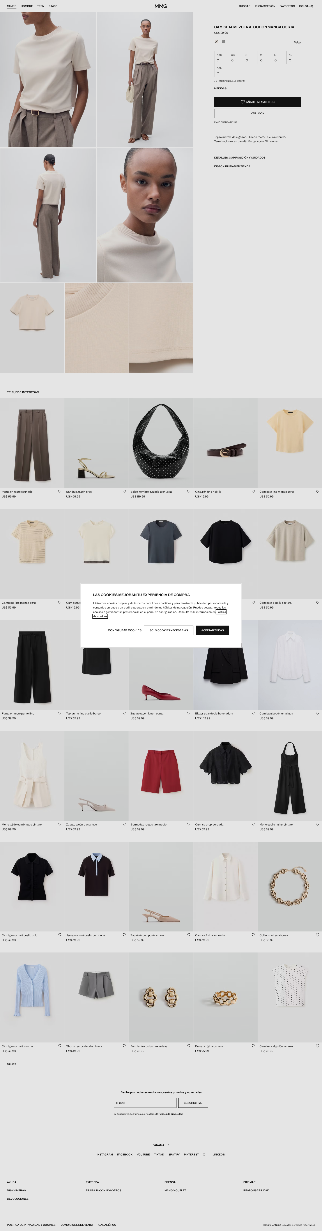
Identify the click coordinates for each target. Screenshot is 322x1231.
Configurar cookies (125, 630)
